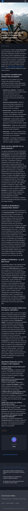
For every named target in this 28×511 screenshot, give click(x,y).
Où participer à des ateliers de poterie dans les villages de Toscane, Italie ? (13, 482)
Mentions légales (10, 503)
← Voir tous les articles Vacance (9, 454)
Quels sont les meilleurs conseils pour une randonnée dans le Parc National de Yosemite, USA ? (14, 472)
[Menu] (25, 1)
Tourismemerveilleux (8, 496)
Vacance (4, 29)
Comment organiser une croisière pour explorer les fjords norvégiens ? (12, 477)
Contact (17, 503)
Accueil (2, 45)
